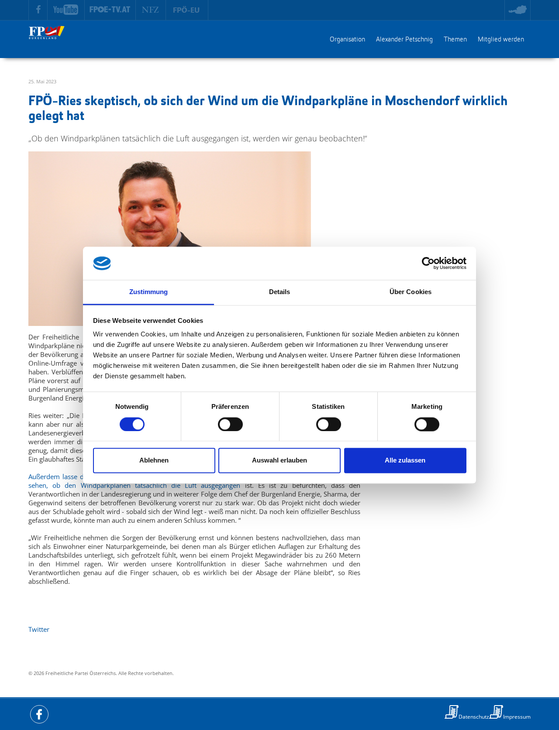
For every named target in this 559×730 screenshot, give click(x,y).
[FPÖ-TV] (110, 10)
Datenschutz (474, 716)
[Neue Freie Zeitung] (151, 10)
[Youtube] (66, 10)
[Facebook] (38, 10)
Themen (455, 39)
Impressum (517, 716)
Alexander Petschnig (404, 39)
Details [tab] (279, 292)
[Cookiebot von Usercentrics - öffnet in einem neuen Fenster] (428, 263)
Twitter (38, 629)
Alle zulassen (405, 460)
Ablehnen (154, 460)
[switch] (230, 424)
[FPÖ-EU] (187, 10)
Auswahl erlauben (279, 460)
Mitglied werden (501, 39)
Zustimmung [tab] (148, 292)
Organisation (347, 39)
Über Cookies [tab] (410, 292)
